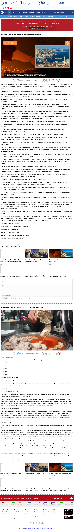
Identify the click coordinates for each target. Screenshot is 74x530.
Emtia (61, 16)
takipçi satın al (15, 518)
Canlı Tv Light (4, 514)
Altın (7, 460)
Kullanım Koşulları (46, 528)
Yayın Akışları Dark (16, 512)
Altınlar (21, 16)
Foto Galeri (45, 509)
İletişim (26, 528)
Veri (19, 246)
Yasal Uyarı (52, 528)
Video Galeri (46, 512)
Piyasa (15, 246)
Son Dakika (14, 516)
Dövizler (15, 16)
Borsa (44, 16)
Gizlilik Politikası (31, 528)
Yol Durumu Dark (5, 512)
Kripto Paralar (69, 503)
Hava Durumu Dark (5, 509)
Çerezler (37, 528)
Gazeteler (19, 503)
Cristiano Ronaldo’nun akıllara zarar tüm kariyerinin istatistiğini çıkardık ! (32, 12)
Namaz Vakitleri (10, 503)
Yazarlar (45, 514)
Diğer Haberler (50, 16)
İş (11, 246)
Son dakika (59, 12)
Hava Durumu (28, 503)
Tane (20, 460)
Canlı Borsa (9, 16)
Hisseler (26, 16)
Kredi (66, 16)
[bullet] (22, 298)
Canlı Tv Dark (15, 509)
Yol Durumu (60, 503)
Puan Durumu (37, 503)
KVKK (41, 528)
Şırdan (15, 460)
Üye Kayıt (53, 512)
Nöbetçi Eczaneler (16, 514)
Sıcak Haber (46, 518)
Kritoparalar (38, 16)
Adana (3, 460)
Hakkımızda (21, 528)
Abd (2, 246)
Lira (11, 460)
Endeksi (7, 246)
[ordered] (19, 298)
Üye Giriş (53, 509)
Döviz (57, 16)
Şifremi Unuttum (55, 514)
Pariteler (32, 16)
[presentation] (6, 12)
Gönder (5, 298)
